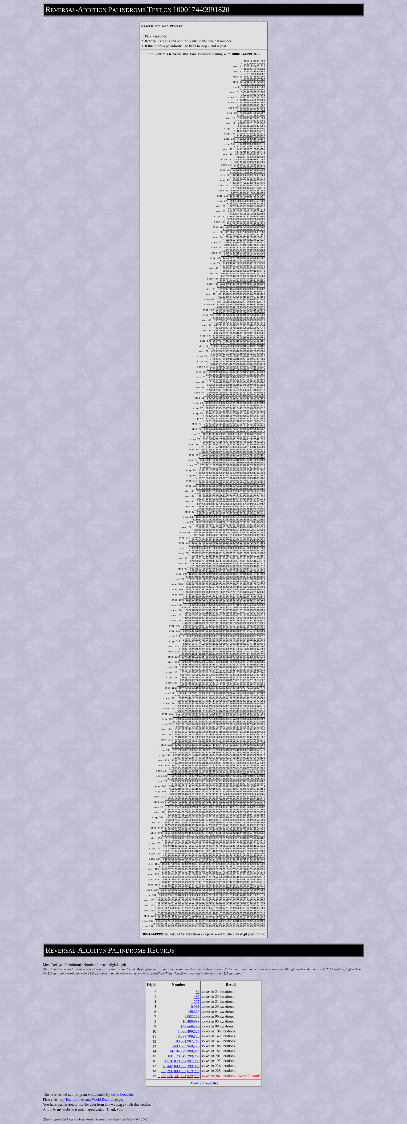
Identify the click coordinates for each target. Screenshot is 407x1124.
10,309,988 (191, 1021)
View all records (203, 1083)
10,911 (194, 1006)
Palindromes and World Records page (94, 1099)
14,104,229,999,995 (184, 1050)
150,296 (193, 1011)
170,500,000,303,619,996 (180, 1070)
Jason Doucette (122, 1094)
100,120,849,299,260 (183, 1055)
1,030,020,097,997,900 (182, 1060)
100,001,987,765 (186, 1041)
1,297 (195, 1001)
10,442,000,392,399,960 (181, 1065)
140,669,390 (190, 1026)
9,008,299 (191, 1016)
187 (196, 996)
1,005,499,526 (188, 1031)
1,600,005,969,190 (185, 1045)
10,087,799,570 (187, 1036)
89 (197, 991)
